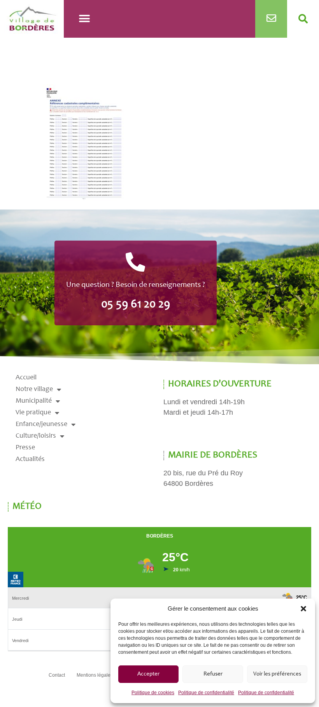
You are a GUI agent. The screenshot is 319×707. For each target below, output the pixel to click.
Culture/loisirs (36, 436)
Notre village (34, 389)
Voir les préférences (277, 674)
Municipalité (34, 401)
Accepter (148, 674)
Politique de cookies (152, 692)
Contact (57, 675)
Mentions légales (95, 675)
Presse (25, 447)
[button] (303, 609)
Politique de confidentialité (206, 692)
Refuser (213, 674)
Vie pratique (33, 412)
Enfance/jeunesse (41, 424)
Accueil (26, 377)
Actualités (30, 459)
